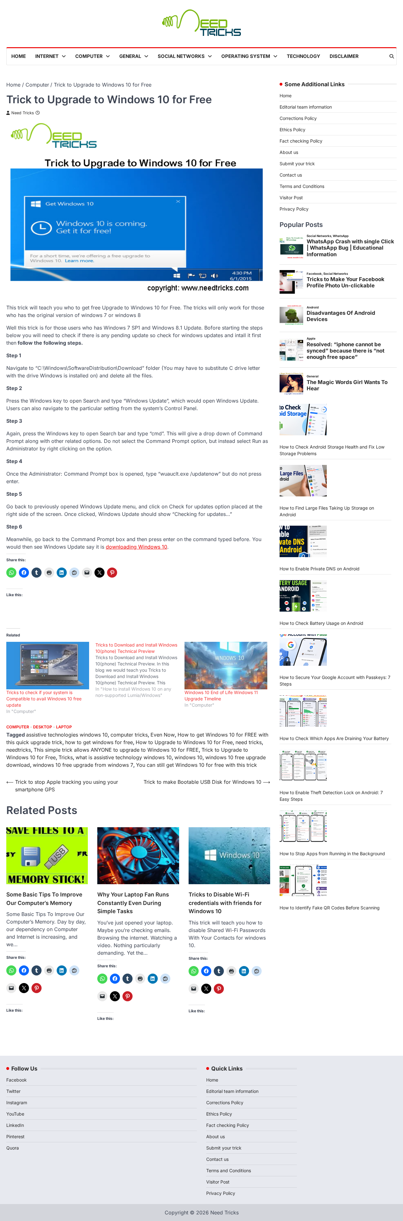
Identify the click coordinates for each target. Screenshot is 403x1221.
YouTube (15, 1113)
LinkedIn (15, 1125)
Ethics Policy (292, 129)
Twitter (13, 1091)
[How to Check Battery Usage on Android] (303, 596)
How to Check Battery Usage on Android (321, 623)
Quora (12, 1147)
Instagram (16, 1102)
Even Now (162, 735)
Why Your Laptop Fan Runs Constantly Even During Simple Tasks (133, 902)
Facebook (16, 1080)
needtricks (18, 750)
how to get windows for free (99, 742)
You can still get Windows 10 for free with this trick (196, 765)
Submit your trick (297, 163)
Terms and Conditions (302, 186)
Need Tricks (22, 112)
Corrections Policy (298, 118)
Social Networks (181, 56)
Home (18, 56)
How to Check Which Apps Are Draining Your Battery (334, 738)
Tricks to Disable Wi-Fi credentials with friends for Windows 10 (225, 902)
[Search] (391, 56)
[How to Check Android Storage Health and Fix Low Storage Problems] (303, 419)
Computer (89, 56)
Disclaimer (344, 56)
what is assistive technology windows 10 (124, 757)
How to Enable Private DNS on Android (320, 568)
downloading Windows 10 (136, 547)
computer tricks (129, 735)
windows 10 (188, 757)
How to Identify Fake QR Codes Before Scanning (330, 907)
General (130, 56)
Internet (47, 56)
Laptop (64, 727)
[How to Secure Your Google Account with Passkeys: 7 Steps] (303, 650)
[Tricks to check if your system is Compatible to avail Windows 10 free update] (47, 665)
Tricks (66, 757)
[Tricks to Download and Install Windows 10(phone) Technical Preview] (139, 670)
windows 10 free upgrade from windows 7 (83, 765)
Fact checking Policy (301, 141)
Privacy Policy (294, 209)
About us (289, 152)
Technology (303, 56)
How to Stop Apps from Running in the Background (332, 853)
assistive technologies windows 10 (67, 735)
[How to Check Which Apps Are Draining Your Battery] (303, 711)
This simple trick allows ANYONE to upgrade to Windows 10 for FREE (116, 750)
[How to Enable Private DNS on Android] (303, 541)
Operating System (245, 56)
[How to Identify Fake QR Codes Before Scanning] (303, 880)
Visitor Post (291, 197)
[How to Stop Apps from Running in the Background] (303, 826)
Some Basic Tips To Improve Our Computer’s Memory (44, 898)
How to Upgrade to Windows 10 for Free (184, 742)
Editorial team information (306, 107)
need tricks (249, 742)
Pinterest (15, 1136)
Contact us (291, 175)
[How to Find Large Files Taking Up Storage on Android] (303, 480)
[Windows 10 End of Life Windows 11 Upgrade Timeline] (225, 665)
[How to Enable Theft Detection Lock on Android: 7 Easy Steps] (303, 765)
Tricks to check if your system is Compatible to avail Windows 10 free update (44, 699)
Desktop (42, 727)
